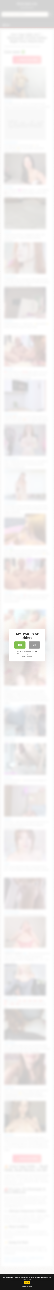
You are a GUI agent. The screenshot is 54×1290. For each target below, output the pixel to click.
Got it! (27, 1282)
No (34, 645)
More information (27, 1286)
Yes (20, 645)
